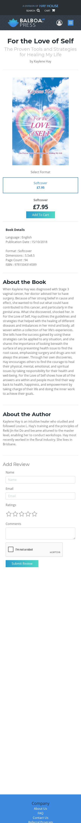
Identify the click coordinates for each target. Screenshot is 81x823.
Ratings (11, 505)
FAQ (40, 813)
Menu (71, 22)
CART (47, 10)
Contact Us (40, 818)
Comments (13, 524)
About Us (40, 809)
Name (10, 472)
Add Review (16, 464)
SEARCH (31, 10)
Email (9, 489)
